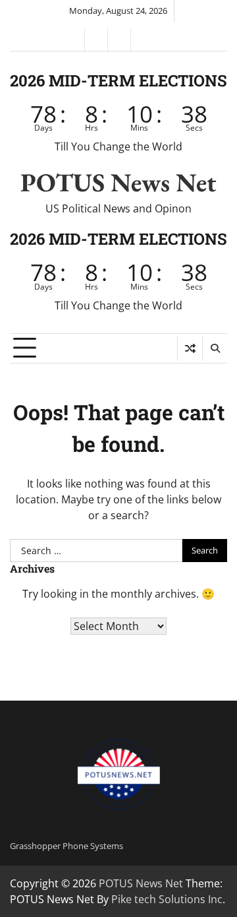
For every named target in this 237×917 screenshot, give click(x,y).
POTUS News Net (118, 182)
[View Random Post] (190, 348)
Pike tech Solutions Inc (167, 899)
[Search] (214, 348)
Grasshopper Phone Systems (66, 846)
